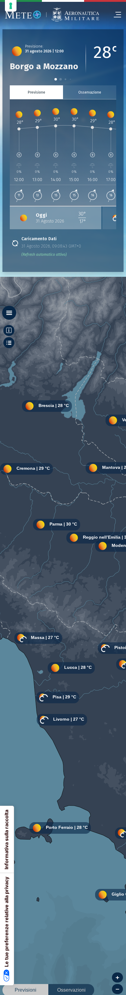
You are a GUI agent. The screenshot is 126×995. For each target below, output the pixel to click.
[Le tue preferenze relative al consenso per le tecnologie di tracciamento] (11, 6)
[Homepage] (23, 14)
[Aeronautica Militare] (75, 15)
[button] (55, 79)
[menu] (115, 15)
